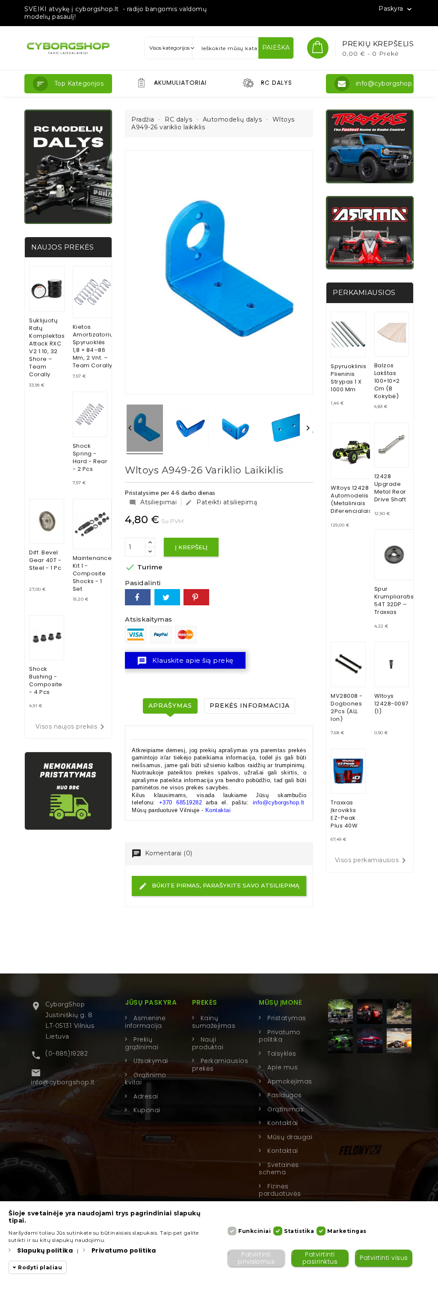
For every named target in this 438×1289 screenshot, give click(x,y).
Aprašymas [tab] (170, 705)
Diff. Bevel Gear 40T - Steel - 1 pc (45, 560)
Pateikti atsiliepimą (221, 502)
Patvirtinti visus (384, 1257)
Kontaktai (218, 810)
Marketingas (347, 1231)
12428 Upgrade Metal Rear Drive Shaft (390, 487)
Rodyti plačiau (40, 1267)
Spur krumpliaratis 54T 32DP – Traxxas (394, 600)
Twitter (167, 597)
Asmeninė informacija (145, 1022)
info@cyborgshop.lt (63, 1082)
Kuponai (146, 1110)
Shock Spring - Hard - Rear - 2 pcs (90, 457)
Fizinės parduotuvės (280, 1190)
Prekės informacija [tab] (250, 705)
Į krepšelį (191, 547)
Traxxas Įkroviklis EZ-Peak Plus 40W (344, 814)
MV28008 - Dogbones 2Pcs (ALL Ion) (347, 707)
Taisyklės (281, 1053)
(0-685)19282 (66, 1053)
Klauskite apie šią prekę (185, 661)
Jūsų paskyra (151, 1002)
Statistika (299, 1231)
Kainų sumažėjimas (214, 1022)
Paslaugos (284, 1095)
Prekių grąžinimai (141, 1043)
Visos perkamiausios (372, 860)
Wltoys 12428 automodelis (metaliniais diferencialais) (353, 499)
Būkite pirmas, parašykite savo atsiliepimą (224, 885)
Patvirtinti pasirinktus (320, 1258)
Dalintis (138, 597)
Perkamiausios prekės (220, 1065)
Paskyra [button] (396, 9)
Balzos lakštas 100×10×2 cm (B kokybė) (387, 380)
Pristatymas (286, 1018)
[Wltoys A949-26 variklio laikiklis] (145, 429)
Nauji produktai (208, 1043)
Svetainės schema (279, 1169)
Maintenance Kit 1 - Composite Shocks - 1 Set (92, 573)
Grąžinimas (285, 1109)
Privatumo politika (280, 1036)
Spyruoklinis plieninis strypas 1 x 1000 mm (348, 377)
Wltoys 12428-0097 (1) (391, 703)
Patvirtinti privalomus (256, 1258)
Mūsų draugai (289, 1137)
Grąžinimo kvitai (145, 1079)
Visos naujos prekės (72, 727)
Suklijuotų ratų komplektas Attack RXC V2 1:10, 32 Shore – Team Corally (47, 347)
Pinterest (196, 597)
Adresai (145, 1096)
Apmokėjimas (289, 1081)
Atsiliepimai (153, 502)
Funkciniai (254, 1231)
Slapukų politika (45, 1250)
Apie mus (282, 1067)
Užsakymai (150, 1061)
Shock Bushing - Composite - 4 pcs (45, 680)
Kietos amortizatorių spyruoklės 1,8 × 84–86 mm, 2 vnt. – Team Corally (93, 346)
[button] (68, 83)
